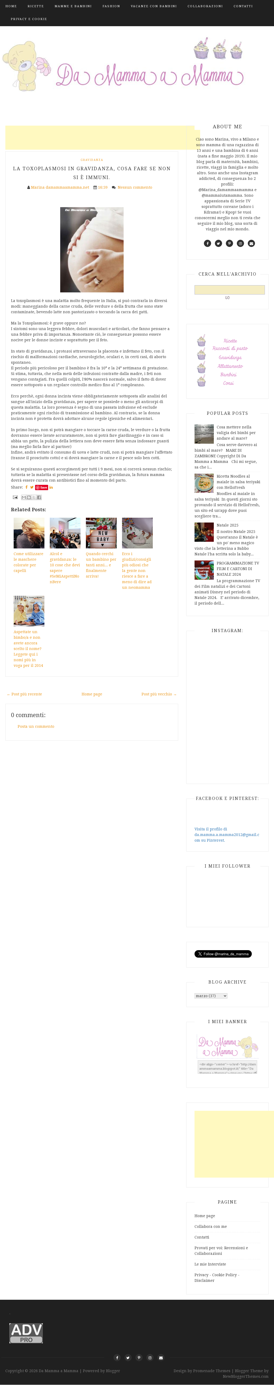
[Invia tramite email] (23, 497)
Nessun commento (135, 187)
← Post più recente (24, 694)
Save (43, 487)
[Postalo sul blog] (29, 497)
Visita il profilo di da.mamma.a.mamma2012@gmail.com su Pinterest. (227, 834)
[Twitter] (128, 1357)
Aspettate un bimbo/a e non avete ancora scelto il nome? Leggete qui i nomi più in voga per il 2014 (28, 649)
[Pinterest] (139, 1357)
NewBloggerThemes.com (246, 1376)
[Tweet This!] (32, 487)
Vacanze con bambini (154, 6)
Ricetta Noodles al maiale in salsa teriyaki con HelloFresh (238, 482)
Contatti (243, 6)
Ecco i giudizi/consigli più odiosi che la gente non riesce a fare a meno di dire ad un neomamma (137, 571)
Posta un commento (36, 726)
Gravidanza (92, 159)
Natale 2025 (227, 525)
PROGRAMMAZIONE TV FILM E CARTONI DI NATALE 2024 (238, 569)
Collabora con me (211, 1226)
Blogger (113, 1371)
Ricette (36, 6)
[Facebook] (117, 1357)
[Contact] (161, 1357)
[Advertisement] (102, 138)
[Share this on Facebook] (26, 487)
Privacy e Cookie (29, 19)
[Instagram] (150, 1357)
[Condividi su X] (34, 497)
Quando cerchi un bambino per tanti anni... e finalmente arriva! (101, 565)
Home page (92, 694)
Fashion (111, 6)
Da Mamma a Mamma (59, 1371)
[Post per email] (15, 497)
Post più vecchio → (159, 694)
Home (11, 6)
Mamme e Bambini (73, 6)
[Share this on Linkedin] (51, 487)
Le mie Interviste (210, 1264)
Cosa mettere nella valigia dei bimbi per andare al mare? (236, 432)
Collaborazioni (205, 6)
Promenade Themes (211, 1371)
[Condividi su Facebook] (39, 497)
